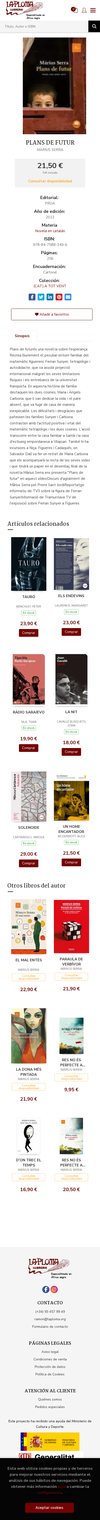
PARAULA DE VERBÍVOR (71, 961)
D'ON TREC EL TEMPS (28, 1162)
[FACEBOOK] (46, 1289)
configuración (49, 1492)
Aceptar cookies (49, 1507)
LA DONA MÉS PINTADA (29, 1072)
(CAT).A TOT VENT (50, 286)
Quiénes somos (50, 1399)
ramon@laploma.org (50, 1319)
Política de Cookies (50, 1374)
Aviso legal (50, 1351)
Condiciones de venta (50, 1359)
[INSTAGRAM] (54, 1289)
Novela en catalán (50, 231)
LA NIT (71, 712)
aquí (62, 1486)
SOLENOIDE (28, 827)
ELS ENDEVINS (71, 595)
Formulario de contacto (50, 1326)
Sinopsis (22, 336)
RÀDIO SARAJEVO (29, 712)
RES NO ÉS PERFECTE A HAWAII (71, 1062)
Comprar (28, 632)
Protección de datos (50, 1366)
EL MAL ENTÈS (29, 960)
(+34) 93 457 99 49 (50, 1311)
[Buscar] (94, 26)
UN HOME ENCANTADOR (71, 829)
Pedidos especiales (50, 1407)
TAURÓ (28, 596)
